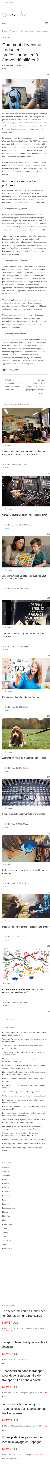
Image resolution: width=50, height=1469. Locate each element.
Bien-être (5, 1184)
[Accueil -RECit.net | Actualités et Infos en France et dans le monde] (25, 12)
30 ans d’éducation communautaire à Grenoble (23, 814)
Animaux (5, 1171)
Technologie (6, 1240)
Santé (4, 1228)
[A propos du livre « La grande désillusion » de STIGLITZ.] (26, 601)
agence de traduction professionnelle (21, 269)
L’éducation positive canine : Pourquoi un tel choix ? (25, 927)
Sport (4, 1236)
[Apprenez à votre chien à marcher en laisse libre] (26, 720)
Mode (4, 1220)
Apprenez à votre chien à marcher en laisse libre (24, 758)
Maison (5, 1212)
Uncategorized (7, 1249)
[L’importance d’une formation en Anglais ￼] (26, 659)
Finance (5, 1200)
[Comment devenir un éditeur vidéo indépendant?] (26, 477)
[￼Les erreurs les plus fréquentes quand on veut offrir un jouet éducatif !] (26, 538)
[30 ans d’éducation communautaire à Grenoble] (26, 781)
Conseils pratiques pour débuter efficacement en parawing (23, 1144)
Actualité (5, 1167)
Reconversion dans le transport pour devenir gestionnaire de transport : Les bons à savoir (23, 1375)
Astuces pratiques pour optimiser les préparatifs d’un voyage (24, 1092)
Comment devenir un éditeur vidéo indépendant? (24, 515)
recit (6, 68)
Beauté (5, 1180)
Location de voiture (9, 1208)
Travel (4, 1245)
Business (5, 1188)
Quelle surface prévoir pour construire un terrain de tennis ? (24, 1096)
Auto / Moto (6, 1176)
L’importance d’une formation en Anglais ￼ (21, 697)
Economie (6, 1192)
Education (9, 37)
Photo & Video (7, 1224)
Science (5, 1232)
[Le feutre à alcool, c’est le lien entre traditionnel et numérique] (26, 837)
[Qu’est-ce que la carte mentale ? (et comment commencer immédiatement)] (26, 949)
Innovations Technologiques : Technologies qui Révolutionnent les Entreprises (24, 1408)
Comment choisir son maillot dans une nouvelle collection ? (24, 1139)
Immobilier (6, 1204)
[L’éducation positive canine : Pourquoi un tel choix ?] (26, 896)
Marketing (6, 1216)
